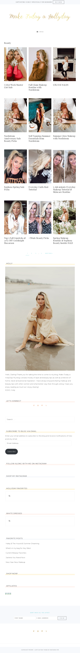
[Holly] (40, 319)
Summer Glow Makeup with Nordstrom (64, 137)
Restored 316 (54, 650)
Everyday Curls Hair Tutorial (39, 188)
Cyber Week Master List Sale (13, 86)
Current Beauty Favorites (16, 553)
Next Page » (49, 253)
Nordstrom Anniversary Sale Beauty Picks (12, 138)
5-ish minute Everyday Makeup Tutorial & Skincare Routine (64, 189)
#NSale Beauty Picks (39, 238)
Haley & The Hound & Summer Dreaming (22, 544)
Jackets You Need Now (15, 558)
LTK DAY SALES (60, 84)
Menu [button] (41, 31)
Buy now (58, 2)
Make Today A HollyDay (40, 16)
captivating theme (41, 650)
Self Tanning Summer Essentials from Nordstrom (39, 138)
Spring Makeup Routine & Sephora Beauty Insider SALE (63, 240)
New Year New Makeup (15, 562)
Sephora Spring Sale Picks (14, 188)
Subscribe (12, 452)
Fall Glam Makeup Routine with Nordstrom (38, 87)
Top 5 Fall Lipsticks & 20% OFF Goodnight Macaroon (15, 240)
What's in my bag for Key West (18, 548)
